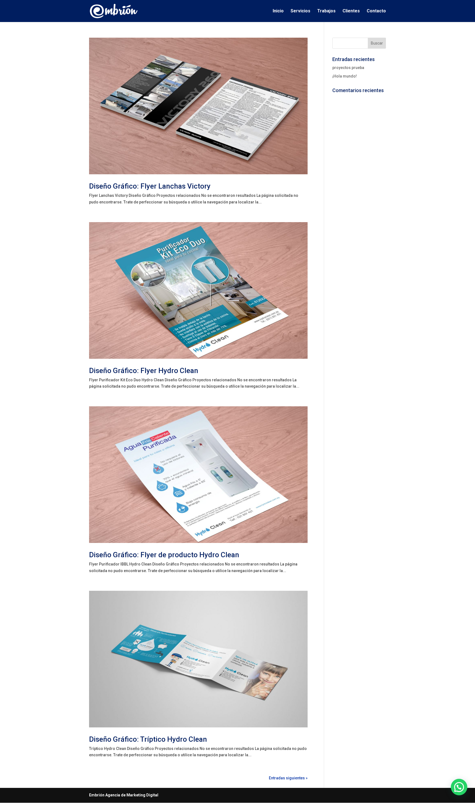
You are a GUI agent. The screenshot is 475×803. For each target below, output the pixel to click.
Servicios (300, 11)
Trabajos (326, 11)
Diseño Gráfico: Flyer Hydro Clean (143, 370)
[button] (459, 787)
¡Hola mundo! (344, 76)
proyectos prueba (348, 67)
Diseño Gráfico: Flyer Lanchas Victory (150, 186)
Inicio (278, 11)
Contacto (376, 11)
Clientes (351, 11)
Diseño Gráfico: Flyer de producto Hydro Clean (164, 555)
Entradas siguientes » (288, 778)
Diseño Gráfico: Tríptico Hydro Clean (148, 739)
